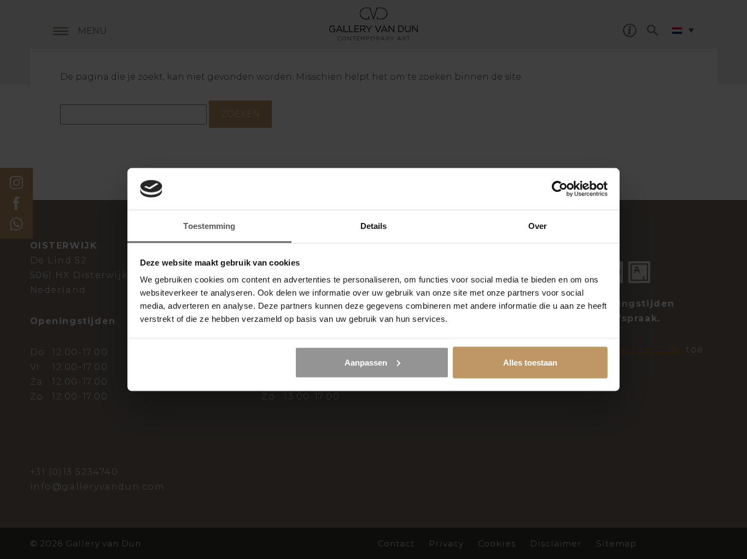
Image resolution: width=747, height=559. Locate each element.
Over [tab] (537, 226)
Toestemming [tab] (209, 226)
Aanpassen (366, 362)
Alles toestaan (530, 362)
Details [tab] (373, 226)
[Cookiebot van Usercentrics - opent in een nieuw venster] (560, 188)
